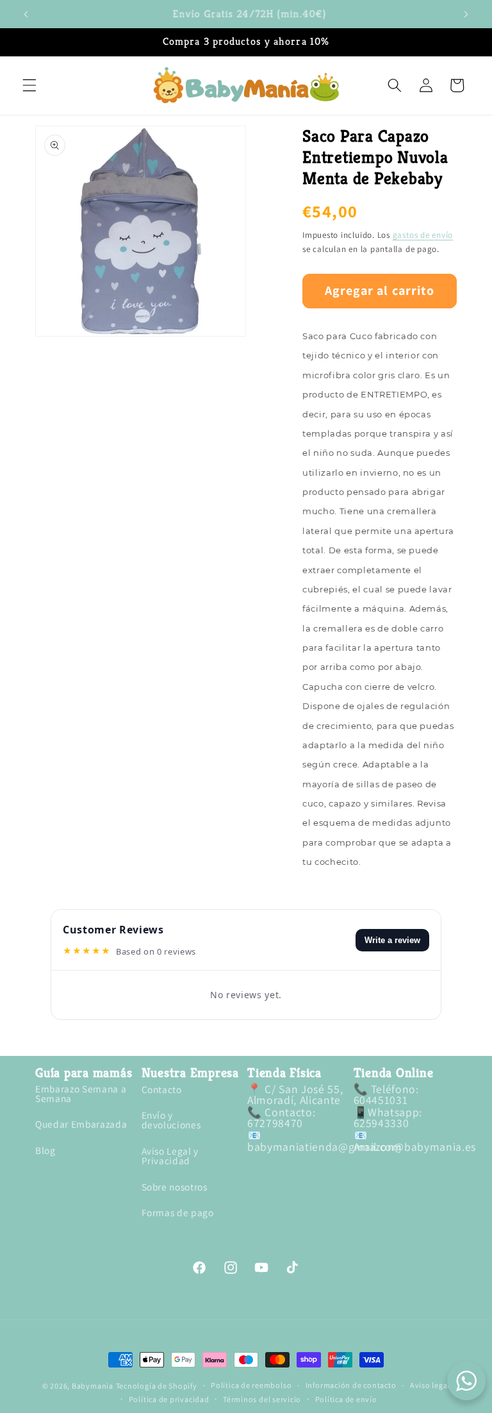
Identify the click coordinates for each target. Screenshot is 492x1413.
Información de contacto (351, 1385)
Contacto (162, 1090)
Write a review (392, 940)
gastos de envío (423, 235)
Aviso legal (430, 1385)
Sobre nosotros (175, 1186)
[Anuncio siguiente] (466, 14)
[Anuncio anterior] (26, 14)
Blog (45, 1150)
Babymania (92, 1386)
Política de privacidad (169, 1399)
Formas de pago (178, 1212)
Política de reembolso (251, 1385)
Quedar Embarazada (81, 1123)
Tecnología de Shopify (156, 1386)
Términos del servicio (262, 1399)
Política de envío (346, 1399)
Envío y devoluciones (171, 1119)
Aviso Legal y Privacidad (170, 1155)
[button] (29, 85)
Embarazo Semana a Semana (80, 1094)
